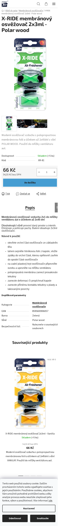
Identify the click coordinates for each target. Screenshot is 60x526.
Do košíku (30, 182)
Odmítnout (15, 518)
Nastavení (29, 508)
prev (3, 383)
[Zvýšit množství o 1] (54, 172)
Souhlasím (43, 518)
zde (50, 500)
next (56, 383)
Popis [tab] (30, 207)
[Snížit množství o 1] (39, 172)
